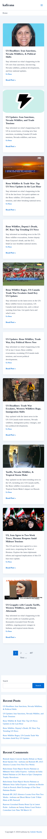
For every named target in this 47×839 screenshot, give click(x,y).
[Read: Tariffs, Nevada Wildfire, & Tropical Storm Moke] (23, 456)
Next (23, 657)
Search (5, 681)
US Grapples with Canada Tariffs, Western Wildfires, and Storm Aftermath (23, 608)
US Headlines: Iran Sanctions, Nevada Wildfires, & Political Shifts (21, 53)
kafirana (8, 5)
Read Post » (11, 79)
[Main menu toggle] (41, 5)
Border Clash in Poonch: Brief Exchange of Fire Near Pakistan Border (23, 787)
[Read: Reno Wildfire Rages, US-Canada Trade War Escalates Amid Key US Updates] (23, 274)
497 (31, 653)
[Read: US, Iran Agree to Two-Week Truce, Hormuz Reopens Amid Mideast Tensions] (23, 519)
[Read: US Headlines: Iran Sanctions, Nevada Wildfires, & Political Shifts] (23, 35)
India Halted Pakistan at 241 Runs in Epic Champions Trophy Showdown (22, 774)
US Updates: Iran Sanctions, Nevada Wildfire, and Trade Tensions (20, 120)
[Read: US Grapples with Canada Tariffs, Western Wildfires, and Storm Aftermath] (23, 589)
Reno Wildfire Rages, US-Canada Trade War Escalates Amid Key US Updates (23, 293)
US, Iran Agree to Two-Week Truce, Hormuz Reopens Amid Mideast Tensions (21, 538)
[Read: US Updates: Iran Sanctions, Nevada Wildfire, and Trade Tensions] (23, 101)
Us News (9, 74)
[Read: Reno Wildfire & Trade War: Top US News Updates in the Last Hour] (23, 167)
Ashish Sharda (36, 832)
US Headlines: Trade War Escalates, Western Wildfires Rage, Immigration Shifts (23, 408)
